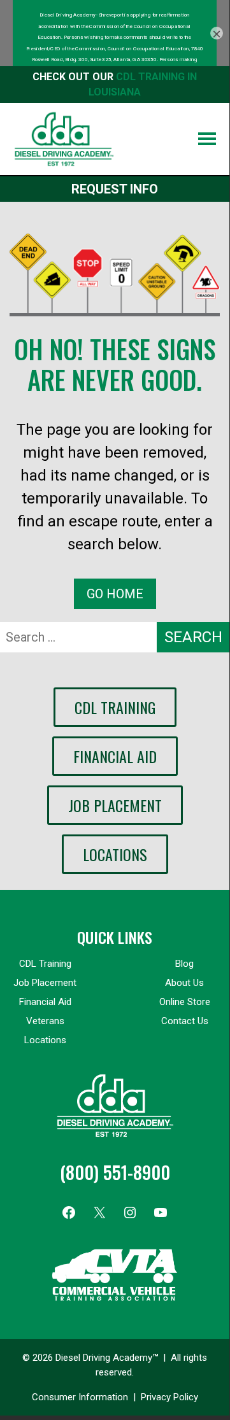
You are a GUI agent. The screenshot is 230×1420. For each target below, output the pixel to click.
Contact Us (184, 1021)
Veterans (45, 1021)
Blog (184, 963)
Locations (115, 854)
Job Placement (115, 805)
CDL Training (115, 707)
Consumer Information (80, 1397)
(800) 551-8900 (115, 1172)
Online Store (184, 1002)
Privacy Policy (169, 1397)
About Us (184, 982)
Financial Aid (115, 756)
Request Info (114, 189)
